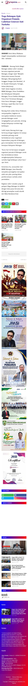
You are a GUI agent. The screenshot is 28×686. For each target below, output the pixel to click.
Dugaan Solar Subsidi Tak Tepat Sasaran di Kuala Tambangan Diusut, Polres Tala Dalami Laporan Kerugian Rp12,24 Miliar (19, 611)
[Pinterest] (13, 203)
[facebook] (20, 495)
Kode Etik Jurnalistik (14, 679)
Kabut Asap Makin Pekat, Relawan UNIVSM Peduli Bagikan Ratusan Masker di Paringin (7, 226)
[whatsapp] (8, 495)
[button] (2, 2)
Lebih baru (4, 259)
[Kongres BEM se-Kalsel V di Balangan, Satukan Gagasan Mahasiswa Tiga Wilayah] (6, 560)
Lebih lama (23, 259)
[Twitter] (6, 203)
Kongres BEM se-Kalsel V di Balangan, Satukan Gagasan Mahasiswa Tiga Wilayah (18, 559)
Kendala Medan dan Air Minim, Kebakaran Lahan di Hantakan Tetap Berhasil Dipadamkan (19, 583)
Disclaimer (8, 677)
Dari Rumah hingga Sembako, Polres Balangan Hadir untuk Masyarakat (6, 244)
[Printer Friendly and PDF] (6, 207)
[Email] (17, 203)
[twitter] (8, 498)
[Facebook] (3, 203)
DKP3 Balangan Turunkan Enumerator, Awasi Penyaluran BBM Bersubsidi (20, 226)
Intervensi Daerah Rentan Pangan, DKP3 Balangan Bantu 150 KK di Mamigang (18, 567)
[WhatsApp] (10, 203)
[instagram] (20, 498)
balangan (8, 13)
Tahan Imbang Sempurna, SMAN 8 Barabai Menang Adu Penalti (19, 574)
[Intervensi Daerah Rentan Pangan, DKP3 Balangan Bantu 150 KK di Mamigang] (6, 568)
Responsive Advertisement (14, 254)
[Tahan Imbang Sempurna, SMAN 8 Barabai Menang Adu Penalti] (6, 576)
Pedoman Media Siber (17, 677)
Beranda (3, 13)
